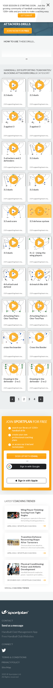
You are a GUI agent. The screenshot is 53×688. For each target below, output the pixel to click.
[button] (26, 480)
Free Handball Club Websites (18, 636)
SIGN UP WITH (26, 456)
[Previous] (12, 399)
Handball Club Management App (19, 631)
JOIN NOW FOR (18, 30)
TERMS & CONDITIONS (14, 657)
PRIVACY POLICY (11, 662)
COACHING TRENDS (20, 588)
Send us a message (12, 625)
